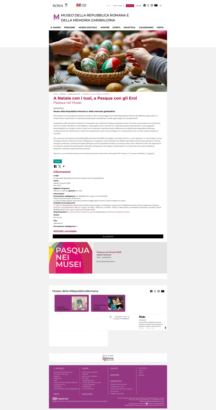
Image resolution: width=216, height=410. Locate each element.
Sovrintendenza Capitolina (78, 212)
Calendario (146, 27)
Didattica (129, 27)
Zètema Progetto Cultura (119, 212)
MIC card (85, 378)
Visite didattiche (88, 380)
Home (55, 94)
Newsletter (58, 386)
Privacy (150, 403)
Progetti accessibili (117, 393)
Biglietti (85, 374)
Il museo (56, 27)
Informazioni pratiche (90, 372)
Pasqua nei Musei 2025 (109, 252)
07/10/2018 (151, 324)
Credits (138, 405)
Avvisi (141, 373)
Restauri (57, 376)
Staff (55, 380)
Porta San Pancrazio (61, 374)
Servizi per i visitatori (89, 376)
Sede (56, 394)
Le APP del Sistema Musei (62, 308)
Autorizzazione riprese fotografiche (66, 389)
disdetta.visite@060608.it (63, 207)
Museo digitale (88, 27)
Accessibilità (86, 386)
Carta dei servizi (59, 384)
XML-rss (161, 405)
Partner (141, 375)
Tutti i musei (117, 6)
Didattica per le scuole (118, 384)
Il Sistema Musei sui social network (99, 307)
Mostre (105, 27)
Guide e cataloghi (88, 384)
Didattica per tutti (74, 94)
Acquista (130, 6)
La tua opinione (88, 389)
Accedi (138, 6)
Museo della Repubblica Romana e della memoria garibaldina (87, 401)
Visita (160, 27)
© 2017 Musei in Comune (137, 403)
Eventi (116, 27)
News (141, 370)
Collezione (58, 378)
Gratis (57, 161)
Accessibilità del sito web (149, 405)
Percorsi (69, 27)
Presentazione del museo (63, 372)
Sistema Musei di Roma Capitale (66, 382)
